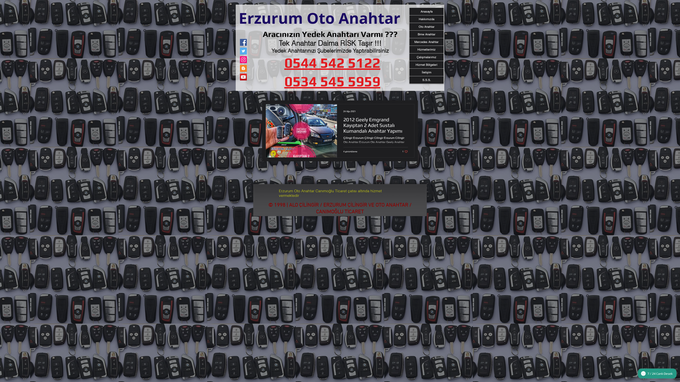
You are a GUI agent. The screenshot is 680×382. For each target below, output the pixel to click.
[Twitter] (243, 51)
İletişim (426, 72)
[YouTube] (243, 77)
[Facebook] (243, 42)
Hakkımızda (426, 19)
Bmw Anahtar (426, 34)
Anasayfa (427, 11)
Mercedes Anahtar (426, 42)
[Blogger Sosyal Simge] (243, 68)
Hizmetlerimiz (426, 49)
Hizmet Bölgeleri (426, 64)
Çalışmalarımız (426, 57)
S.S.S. (426, 80)
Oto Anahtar (427, 26)
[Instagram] (243, 59)
